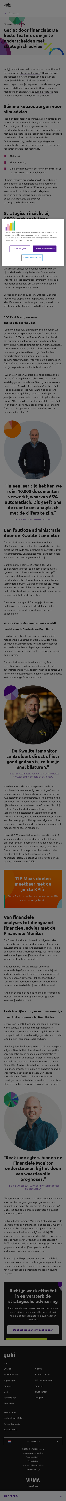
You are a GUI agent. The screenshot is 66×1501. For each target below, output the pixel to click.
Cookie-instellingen (32, 257)
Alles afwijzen (20, 248)
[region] (33, 242)
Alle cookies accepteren (44, 248)
